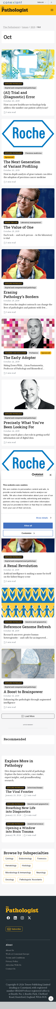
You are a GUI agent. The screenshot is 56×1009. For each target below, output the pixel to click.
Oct (39, 27)
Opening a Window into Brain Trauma (20, 830)
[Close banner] (50, 475)
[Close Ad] (50, 998)
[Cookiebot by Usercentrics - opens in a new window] (32, 475)
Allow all (28, 525)
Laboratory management (31, 222)
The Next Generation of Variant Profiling (22, 164)
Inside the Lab (11, 222)
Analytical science (35, 824)
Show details (42, 518)
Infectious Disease (34, 788)
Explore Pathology (13, 84)
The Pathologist (11, 27)
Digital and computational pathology (20, 88)
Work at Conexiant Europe (17, 954)
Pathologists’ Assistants (30, 879)
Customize (26, 533)
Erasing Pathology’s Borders (21, 294)
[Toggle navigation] (51, 10)
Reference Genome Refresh (27, 626)
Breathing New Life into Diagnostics (20, 810)
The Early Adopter (20, 357)
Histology (26, 865)
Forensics (41, 858)
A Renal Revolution (21, 565)
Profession (33, 353)
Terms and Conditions (15, 958)
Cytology (9, 858)
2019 (33, 27)
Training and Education (15, 353)
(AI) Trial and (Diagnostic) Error (19, 94)
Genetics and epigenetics (35, 622)
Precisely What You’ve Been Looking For (24, 424)
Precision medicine (33, 153)
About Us (10, 950)
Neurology (41, 872)
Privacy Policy (12, 961)
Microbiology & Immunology (18, 872)
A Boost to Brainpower (23, 691)
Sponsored (9, 157)
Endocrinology (25, 858)
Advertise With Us (13, 965)
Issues (25, 27)
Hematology (10, 865)
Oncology (9, 879)
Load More (30, 716)
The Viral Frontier (19, 792)
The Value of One (18, 227)
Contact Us (10, 969)
